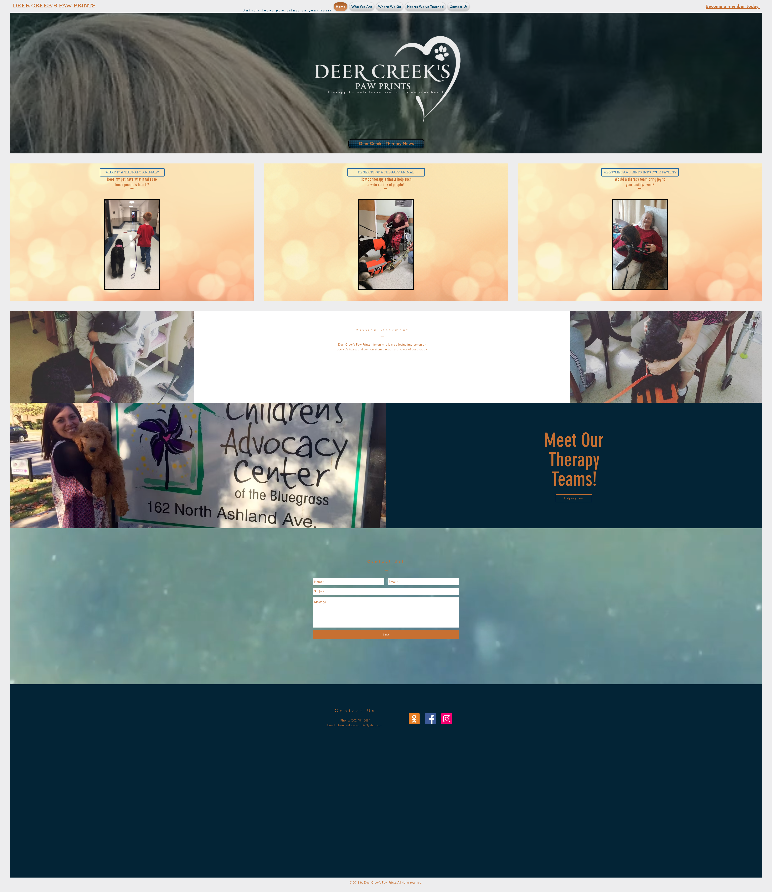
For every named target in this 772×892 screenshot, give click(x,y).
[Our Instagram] (446, 718)
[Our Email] (414, 718)
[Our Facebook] (430, 718)
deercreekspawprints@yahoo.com (360, 725)
